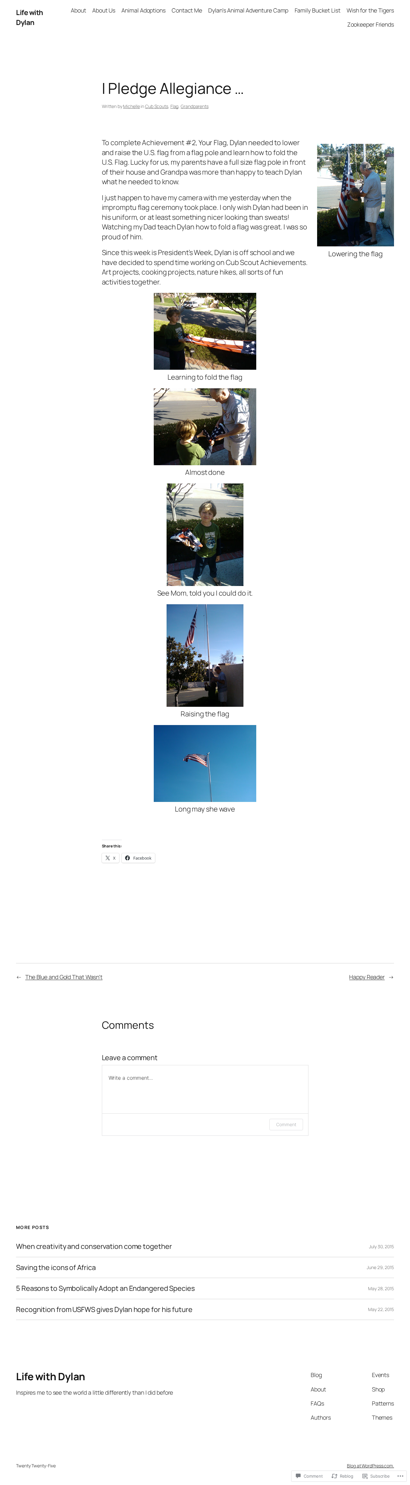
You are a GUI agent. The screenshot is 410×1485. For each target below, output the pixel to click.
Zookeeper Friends (370, 24)
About (78, 10)
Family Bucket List (317, 10)
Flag (174, 106)
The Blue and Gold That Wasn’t (63, 977)
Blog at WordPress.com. (370, 1466)
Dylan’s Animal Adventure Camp (248, 10)
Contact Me (187, 10)
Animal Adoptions (143, 10)
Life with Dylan (29, 17)
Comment (286, 1124)
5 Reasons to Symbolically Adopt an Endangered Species (105, 1288)
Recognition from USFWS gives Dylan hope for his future (104, 1309)
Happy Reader (367, 977)
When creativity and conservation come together (94, 1246)
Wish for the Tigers (370, 10)
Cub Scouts (156, 106)
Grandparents (195, 106)
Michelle (131, 106)
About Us (103, 10)
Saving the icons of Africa (55, 1267)
